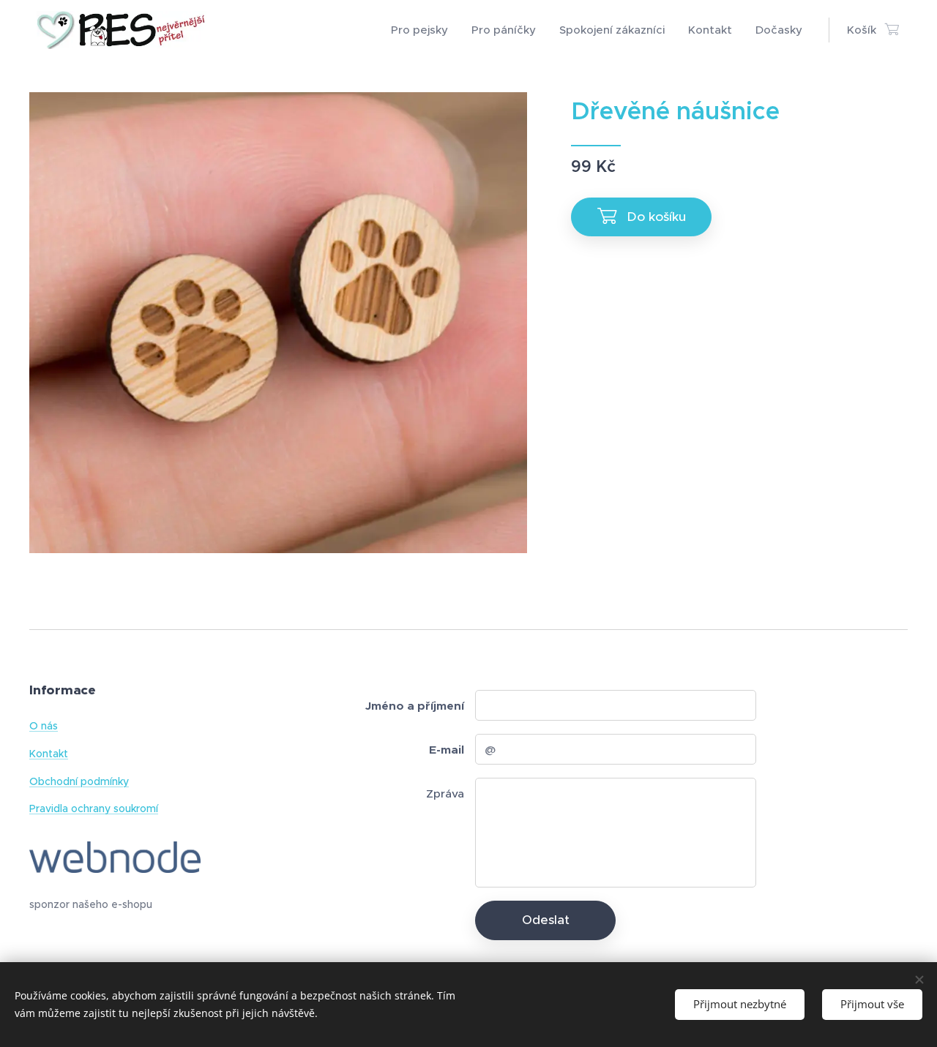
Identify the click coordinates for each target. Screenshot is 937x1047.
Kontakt (48, 753)
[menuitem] (423, 30)
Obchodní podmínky (79, 781)
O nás (43, 725)
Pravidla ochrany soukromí (93, 808)
